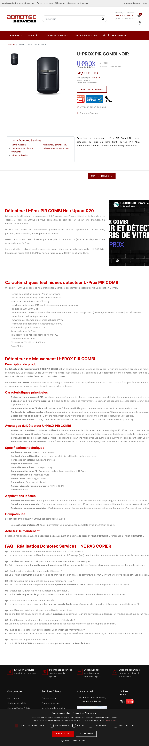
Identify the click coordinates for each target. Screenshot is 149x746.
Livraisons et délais (16, 703)
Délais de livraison (20, 155)
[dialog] (74, 727)
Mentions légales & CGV (18, 708)
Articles (11, 44)
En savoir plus (110, 720)
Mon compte (13, 698)
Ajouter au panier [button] (92, 89)
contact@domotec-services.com (73, 3)
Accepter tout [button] (63, 733)
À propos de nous (132, 3)
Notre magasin (18, 145)
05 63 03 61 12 (46, 3)
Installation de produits (53, 708)
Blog (145, 3)
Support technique (51, 703)
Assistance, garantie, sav (55, 145)
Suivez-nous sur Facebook (56, 148)
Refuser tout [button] (86, 733)
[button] (104, 35)
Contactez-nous (49, 698)
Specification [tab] (101, 176)
